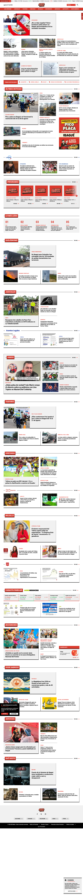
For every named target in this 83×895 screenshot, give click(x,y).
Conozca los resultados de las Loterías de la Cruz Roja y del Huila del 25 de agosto (67, 610)
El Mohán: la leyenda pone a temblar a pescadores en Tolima (29, 795)
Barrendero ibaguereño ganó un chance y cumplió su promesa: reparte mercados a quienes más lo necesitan (28, 704)
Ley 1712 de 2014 (41, 826)
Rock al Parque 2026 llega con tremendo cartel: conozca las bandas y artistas (26, 228)
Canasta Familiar (4, 1)
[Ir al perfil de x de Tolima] (41, 814)
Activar (5, 713)
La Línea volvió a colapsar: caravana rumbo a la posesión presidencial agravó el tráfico (67, 439)
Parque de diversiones (56, 82)
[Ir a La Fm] (9, 157)
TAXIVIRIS (24, 9)
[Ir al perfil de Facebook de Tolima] (37, 814)
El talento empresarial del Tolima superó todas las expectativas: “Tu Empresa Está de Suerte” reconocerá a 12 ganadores (42, 532)
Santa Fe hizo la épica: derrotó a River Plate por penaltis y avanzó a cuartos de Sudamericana (28, 500)
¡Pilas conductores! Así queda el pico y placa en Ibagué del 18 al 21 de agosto (43, 418)
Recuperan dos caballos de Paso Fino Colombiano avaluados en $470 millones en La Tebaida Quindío (20, 321)
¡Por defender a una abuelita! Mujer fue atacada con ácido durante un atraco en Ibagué (48, 310)
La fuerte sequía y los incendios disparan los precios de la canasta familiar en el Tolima (47, 55)
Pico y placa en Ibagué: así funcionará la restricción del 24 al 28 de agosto (19, 117)
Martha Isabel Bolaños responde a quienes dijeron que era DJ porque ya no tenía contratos (68, 388)
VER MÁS (15, 203)
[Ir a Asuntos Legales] (13, 331)
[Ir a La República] (7, 564)
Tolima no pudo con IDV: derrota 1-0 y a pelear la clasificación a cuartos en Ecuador (20, 482)
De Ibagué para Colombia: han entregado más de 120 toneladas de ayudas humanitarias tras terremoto (43, 257)
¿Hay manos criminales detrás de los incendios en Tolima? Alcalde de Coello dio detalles (29, 54)
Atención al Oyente (44, 824)
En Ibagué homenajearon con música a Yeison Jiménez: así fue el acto (48, 657)
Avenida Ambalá (35, 82)
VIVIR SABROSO (75, 9)
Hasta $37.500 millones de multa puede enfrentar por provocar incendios (27, 340)
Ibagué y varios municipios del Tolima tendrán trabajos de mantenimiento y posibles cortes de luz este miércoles (11, 54)
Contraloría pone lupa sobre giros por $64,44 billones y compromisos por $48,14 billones (66, 340)
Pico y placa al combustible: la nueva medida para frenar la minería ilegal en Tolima (29, 439)
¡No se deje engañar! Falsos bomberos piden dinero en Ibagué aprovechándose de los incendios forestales (42, 25)
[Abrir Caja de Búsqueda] (77, 5)
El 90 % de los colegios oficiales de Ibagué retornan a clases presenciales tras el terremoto (68, 109)
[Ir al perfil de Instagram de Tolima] (45, 814)
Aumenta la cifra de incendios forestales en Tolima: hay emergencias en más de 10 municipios (48, 122)
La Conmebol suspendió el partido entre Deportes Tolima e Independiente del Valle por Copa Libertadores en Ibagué (48, 472)
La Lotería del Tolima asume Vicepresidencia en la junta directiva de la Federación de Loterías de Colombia (67, 54)
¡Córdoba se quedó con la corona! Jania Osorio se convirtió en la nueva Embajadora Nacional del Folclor (20, 655)
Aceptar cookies (72, 891)
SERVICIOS (57, 9)
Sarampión (23, 82)
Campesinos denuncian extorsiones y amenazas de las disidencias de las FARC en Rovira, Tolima (48, 324)
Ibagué (44, 82)
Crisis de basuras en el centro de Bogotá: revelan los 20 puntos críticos (68, 366)
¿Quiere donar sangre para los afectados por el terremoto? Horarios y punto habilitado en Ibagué (20, 749)
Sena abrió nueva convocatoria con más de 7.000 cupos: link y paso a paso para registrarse (56, 228)
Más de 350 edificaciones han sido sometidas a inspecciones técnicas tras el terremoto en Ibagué (48, 738)
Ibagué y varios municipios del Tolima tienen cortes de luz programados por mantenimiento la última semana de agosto (68, 70)
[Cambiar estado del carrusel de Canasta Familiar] (10, 1)
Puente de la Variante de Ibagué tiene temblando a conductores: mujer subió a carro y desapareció (42, 775)
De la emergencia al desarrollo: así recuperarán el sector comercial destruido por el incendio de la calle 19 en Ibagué (37, 132)
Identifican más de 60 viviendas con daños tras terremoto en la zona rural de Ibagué (37, 145)
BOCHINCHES (48, 9)
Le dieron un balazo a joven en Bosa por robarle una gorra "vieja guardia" (68, 377)
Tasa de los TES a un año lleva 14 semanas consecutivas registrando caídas (67, 575)
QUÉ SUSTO (65, 9)
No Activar (13, 713)
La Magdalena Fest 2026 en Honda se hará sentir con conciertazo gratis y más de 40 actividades (42, 684)
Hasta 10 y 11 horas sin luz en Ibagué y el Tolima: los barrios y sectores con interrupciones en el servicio (47, 97)
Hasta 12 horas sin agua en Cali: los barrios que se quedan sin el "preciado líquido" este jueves (11, 228)
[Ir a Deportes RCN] (11, 490)
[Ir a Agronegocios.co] (31, 590)
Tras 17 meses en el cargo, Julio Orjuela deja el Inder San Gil (71, 228)
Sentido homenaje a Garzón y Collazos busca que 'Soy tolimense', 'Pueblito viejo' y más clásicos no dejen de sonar (48, 646)
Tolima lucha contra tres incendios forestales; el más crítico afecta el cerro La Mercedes (67, 277)
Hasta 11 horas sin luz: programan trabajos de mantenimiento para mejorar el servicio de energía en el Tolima (48, 750)
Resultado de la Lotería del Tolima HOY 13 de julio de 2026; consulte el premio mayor (28, 552)
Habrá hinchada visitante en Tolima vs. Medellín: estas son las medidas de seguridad (48, 484)
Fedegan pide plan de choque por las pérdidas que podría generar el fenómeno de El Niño (28, 610)
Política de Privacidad (34, 824)
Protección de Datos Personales (57, 824)
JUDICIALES (17, 9)
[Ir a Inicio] (41, 5)
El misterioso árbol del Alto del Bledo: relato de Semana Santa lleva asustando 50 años (67, 795)
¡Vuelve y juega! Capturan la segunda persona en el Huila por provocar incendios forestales (41, 228)
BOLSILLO (40, 9)
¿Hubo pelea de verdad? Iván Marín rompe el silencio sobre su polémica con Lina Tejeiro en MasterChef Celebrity (22, 387)
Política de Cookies (72, 888)
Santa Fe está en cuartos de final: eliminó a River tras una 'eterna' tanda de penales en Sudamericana (67, 168)
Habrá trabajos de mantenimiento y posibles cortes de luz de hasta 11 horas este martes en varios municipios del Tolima (68, 43)
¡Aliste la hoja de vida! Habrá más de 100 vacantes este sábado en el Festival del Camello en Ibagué (67, 552)
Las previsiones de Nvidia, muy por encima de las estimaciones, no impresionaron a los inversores (28, 575)
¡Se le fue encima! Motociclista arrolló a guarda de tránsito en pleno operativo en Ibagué (29, 70)
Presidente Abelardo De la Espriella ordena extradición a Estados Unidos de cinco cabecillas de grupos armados (28, 168)
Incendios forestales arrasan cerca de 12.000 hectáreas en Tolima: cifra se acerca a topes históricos (28, 277)
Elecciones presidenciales (73, 82)
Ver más (76, 89)
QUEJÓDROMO (7, 9)
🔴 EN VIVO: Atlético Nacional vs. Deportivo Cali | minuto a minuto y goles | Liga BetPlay (67, 500)
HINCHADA (32, 9)
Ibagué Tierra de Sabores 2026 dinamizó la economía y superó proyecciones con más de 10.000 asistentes (67, 704)
